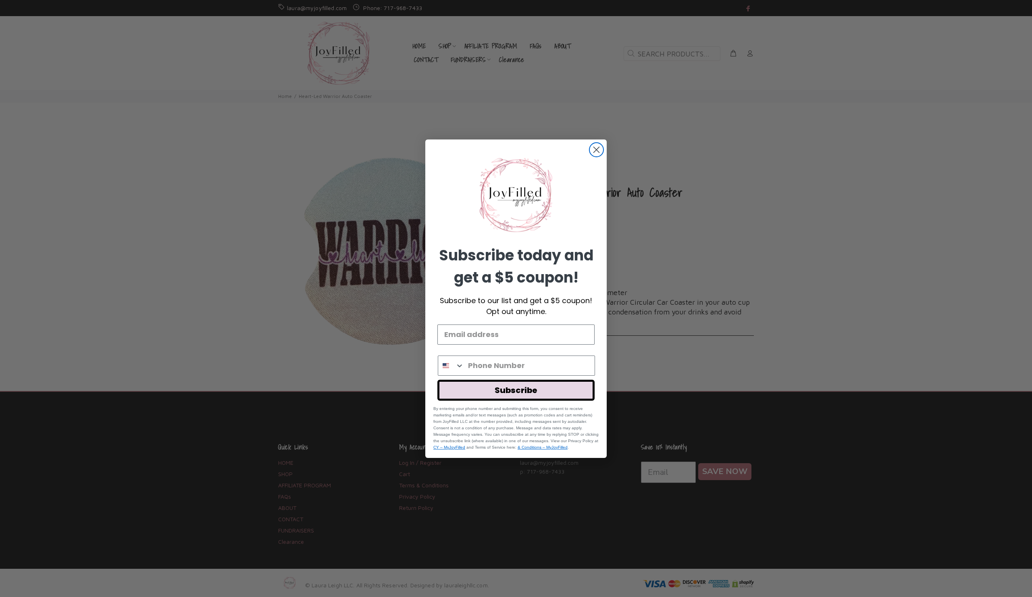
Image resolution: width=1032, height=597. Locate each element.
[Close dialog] (596, 150)
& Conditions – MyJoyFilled (543, 447)
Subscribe (516, 390)
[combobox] (451, 365)
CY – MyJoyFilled (449, 447)
